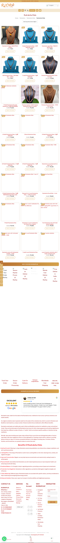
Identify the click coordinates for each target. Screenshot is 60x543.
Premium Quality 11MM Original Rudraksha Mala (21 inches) (30, 105)
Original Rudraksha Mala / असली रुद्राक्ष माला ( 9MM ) (30, 46)
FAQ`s (17, 491)
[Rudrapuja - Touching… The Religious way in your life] (8, 5)
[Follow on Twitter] (28, 510)
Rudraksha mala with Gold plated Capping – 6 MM (10, 253)
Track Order (29, 491)
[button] (19, 10)
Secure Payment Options (40, 504)
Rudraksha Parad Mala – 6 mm (49, 193)
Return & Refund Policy (30, 532)
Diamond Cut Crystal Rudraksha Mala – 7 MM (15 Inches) (30, 194)
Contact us (19, 489)
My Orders (29, 490)
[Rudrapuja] (25, 10)
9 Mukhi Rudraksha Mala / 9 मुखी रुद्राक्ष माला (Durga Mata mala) (10, 194)
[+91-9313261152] (28, 10)
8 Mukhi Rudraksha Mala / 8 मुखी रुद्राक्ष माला (50, 135)
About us (18, 487)
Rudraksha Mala (31, 18)
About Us (13, 532)
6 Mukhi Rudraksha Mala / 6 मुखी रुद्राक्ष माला (10, 135)
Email (49, 496)
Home (16, 18)
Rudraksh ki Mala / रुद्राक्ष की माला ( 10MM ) (10, 46)
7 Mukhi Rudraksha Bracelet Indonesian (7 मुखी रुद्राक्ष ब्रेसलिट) (10, 105)
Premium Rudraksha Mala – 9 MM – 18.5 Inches (50, 105)
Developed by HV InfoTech (37, 534)
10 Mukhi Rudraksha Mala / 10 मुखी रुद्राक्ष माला (10, 164)
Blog (27, 499)
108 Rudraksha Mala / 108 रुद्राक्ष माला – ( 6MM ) (10, 76)
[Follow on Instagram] (31, 507)
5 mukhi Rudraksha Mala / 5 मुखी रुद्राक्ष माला (30, 76)
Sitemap (18, 502)
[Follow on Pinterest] (31, 514)
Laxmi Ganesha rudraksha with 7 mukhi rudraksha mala (50, 253)
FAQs (47, 532)
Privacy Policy (19, 497)
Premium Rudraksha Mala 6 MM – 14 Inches (50, 76)
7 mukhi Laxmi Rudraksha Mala (30, 252)
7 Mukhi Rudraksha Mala (10, 222)
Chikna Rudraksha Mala (30, 134)
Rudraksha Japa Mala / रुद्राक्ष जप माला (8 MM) (49, 46)
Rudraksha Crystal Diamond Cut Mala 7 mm (50, 164)
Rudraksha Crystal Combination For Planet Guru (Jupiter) (30, 223)
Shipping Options (41, 532)
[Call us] (29, 514)
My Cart (28, 493)
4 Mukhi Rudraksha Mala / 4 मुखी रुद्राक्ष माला (30, 164)
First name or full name (51, 490)
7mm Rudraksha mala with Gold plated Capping (49, 223)
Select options (10, 51)
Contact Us (20, 532)
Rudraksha (22, 18)
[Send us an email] (31, 510)
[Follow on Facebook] (28, 507)
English (51, 5)
